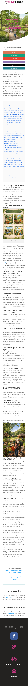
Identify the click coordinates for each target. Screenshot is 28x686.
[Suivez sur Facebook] (14, 636)
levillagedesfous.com (7, 262)
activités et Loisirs (14, 664)
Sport (14, 652)
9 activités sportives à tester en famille (14, 574)
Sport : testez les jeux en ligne (14, 576)
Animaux (14, 676)
